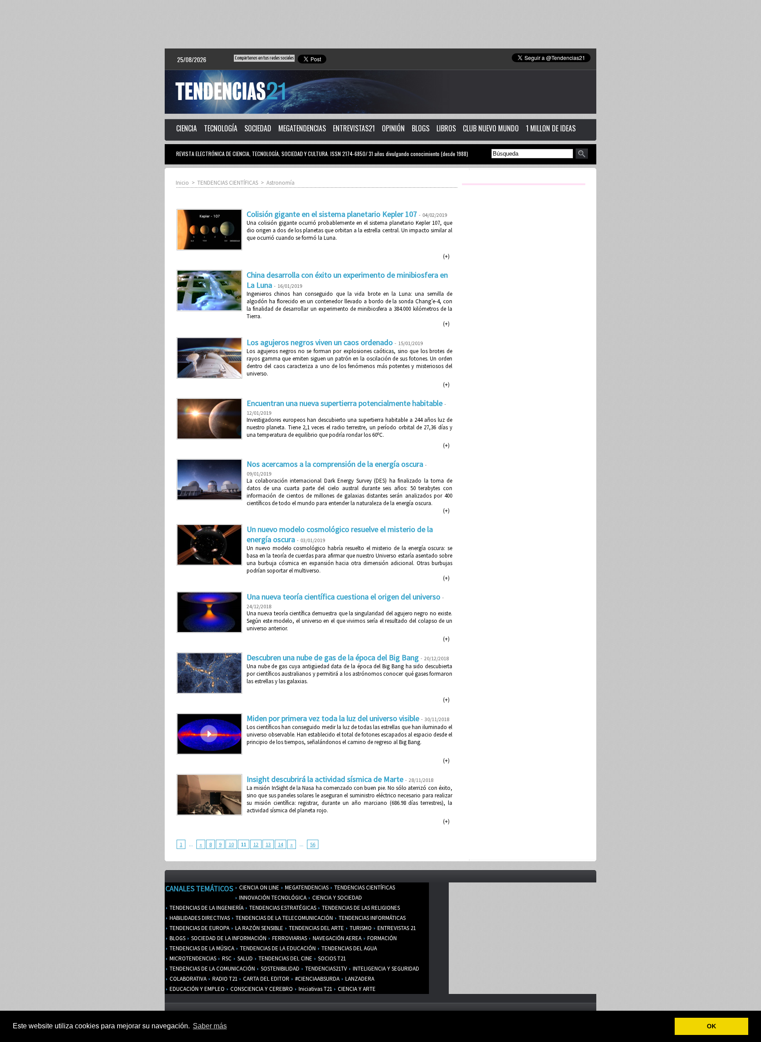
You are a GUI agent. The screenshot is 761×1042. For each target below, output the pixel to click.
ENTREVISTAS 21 (396, 928)
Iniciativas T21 (314, 989)
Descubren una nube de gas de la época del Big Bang (333, 657)
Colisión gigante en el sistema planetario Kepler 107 (332, 214)
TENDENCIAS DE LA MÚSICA (201, 948)
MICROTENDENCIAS (192, 958)
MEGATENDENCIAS (302, 128)
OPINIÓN (393, 128)
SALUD (244, 958)
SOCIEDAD (257, 128)
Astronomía (280, 182)
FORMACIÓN (381, 938)
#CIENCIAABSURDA (317, 978)
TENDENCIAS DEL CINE (284, 958)
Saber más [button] (210, 1026)
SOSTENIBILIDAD (279, 968)
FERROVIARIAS (289, 938)
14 (280, 844)
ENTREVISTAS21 (354, 128)
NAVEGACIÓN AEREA (336, 938)
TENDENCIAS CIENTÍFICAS (227, 182)
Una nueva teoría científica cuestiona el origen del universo (343, 597)
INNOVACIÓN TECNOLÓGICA (272, 897)
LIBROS (446, 128)
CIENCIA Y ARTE (356, 989)
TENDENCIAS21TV (325, 968)
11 (243, 844)
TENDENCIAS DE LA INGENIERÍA (206, 908)
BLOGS (420, 128)
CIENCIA (186, 128)
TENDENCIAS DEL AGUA (348, 948)
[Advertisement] (380, 24)
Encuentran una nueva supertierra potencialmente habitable (345, 403)
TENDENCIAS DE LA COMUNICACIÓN (211, 968)
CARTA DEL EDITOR (265, 978)
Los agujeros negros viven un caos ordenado (320, 342)
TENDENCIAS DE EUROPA (198, 928)
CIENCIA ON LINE (258, 887)
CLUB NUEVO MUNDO (491, 128)
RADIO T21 (224, 978)
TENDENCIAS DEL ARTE (316, 928)
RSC (226, 958)
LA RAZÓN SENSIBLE (258, 928)
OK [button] (711, 1026)
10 (231, 844)
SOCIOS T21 (331, 958)
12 (256, 844)
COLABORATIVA (187, 978)
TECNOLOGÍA (220, 128)
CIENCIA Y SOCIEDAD (336, 897)
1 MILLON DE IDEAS (551, 128)
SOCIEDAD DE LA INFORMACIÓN (228, 938)
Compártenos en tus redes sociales (264, 58)
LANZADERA (359, 978)
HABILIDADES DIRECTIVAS (199, 918)
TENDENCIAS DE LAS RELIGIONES (360, 908)
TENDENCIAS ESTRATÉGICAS (282, 908)
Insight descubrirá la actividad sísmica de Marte (325, 779)
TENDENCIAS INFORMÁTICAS (371, 918)
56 (312, 844)
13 (268, 844)
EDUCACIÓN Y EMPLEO (196, 989)
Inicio (182, 182)
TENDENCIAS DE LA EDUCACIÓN (277, 948)
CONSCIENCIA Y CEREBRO (261, 989)
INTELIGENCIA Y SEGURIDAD (385, 968)
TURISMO (360, 928)
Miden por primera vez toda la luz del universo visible (333, 718)
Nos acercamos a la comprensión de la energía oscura (335, 464)
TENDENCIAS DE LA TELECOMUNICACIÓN (283, 918)
